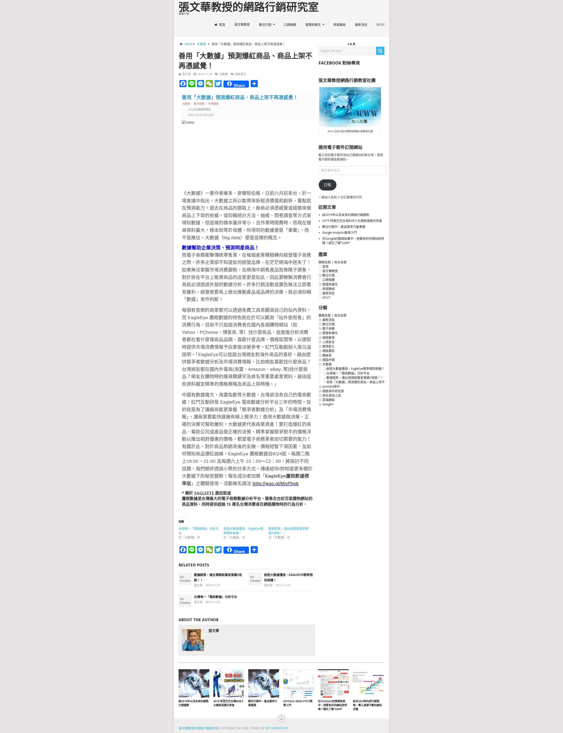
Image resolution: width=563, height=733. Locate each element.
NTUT (381, 24)
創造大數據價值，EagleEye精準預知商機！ (355, 368)
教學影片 (328, 346)
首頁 (221, 24)
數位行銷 (265, 24)
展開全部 (324, 262)
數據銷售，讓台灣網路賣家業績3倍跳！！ (355, 377)
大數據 (201, 44)
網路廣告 (328, 351)
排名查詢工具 (331, 395)
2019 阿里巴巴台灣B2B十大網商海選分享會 (352, 220)
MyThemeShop (276, 728)
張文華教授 (242, 24)
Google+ (328, 404)
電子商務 (199, 103)
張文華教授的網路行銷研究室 (249, 7)
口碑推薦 (290, 24)
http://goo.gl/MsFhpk (275, 483)
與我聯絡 (339, 24)
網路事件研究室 (333, 391)
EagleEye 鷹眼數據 (212, 493)
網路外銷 (328, 360)
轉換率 (327, 355)
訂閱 (327, 185)
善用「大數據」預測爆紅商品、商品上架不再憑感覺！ (363, 382)
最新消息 (361, 24)
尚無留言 (240, 74)
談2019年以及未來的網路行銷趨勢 (345, 215)
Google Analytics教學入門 (339, 232)
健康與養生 (313, 24)
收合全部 (340, 262)
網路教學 (328, 337)
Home (188, 44)
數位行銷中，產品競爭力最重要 (343, 226)
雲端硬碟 (328, 400)
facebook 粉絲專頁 (339, 63)
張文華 (186, 74)
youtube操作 (331, 386)
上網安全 (328, 342)
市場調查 (213, 103)
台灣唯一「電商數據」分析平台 (215, 597)
